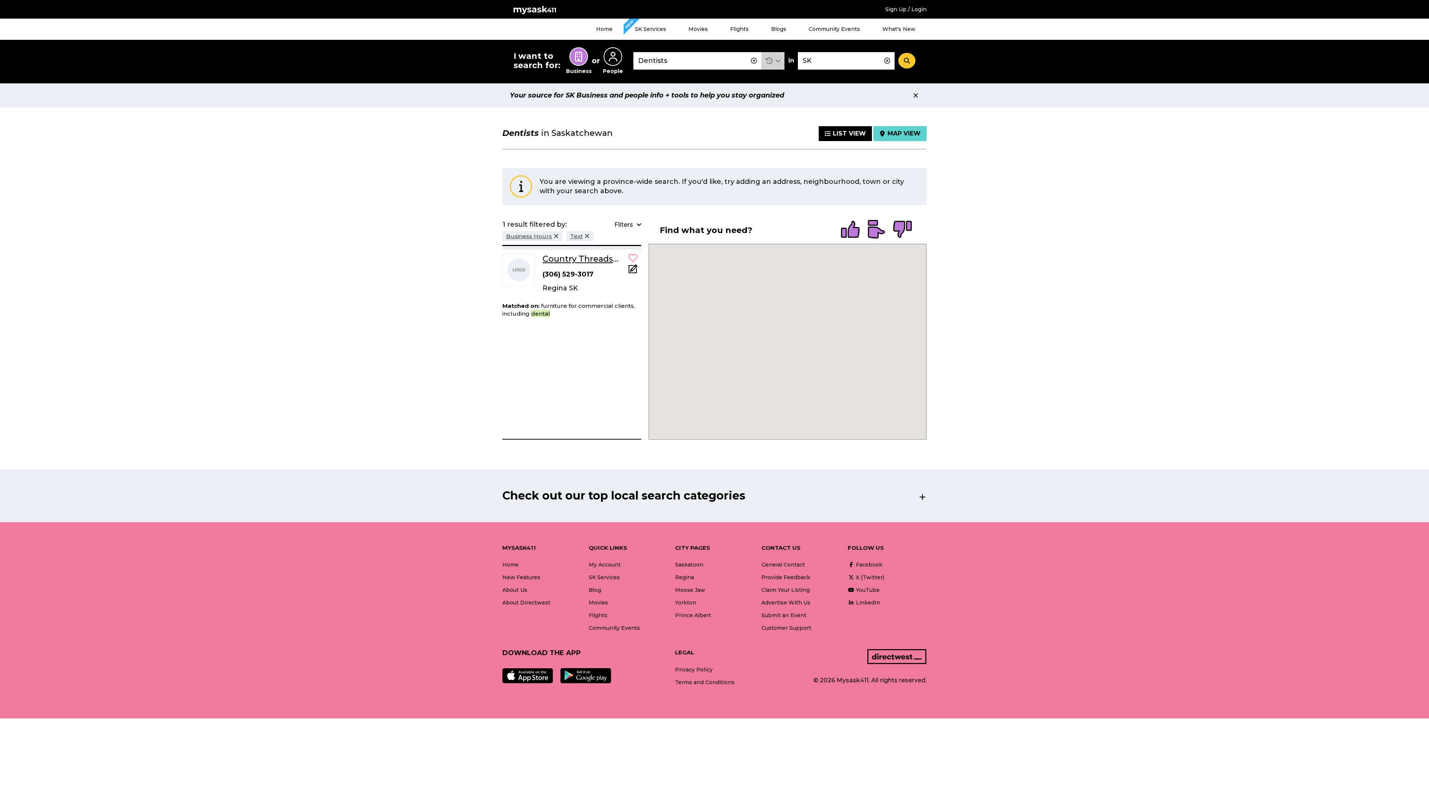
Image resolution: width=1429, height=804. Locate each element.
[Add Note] (633, 271)
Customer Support (786, 628)
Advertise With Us (786, 602)
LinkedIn (867, 602)
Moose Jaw (690, 590)
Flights (739, 29)
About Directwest (526, 602)
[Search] (906, 60)
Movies (698, 29)
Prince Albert (693, 615)
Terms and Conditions (705, 682)
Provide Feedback (785, 577)
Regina (684, 577)
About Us (514, 590)
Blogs (778, 29)
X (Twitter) (869, 577)
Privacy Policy (694, 669)
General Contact (783, 564)
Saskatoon (689, 564)
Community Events (834, 29)
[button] (773, 61)
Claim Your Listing (785, 590)
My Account (605, 564)
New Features (521, 577)
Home (604, 29)
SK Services (650, 29)
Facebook (868, 564)
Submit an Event (783, 615)
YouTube (867, 590)
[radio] (850, 230)
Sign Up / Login (906, 9)
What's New (898, 29)
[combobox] (697, 61)
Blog (595, 590)
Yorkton (685, 602)
